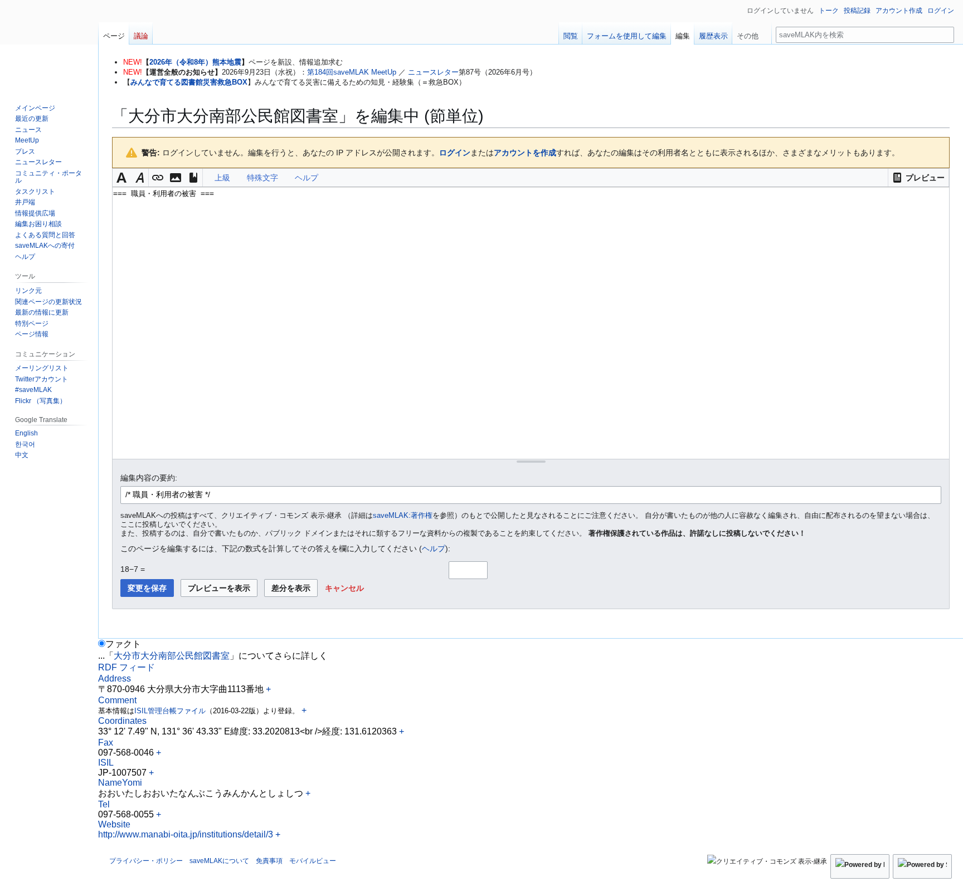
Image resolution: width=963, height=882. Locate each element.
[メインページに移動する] (49, 44)
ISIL (106, 762)
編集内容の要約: (148, 477)
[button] (918, 178)
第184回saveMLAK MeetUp (351, 72)
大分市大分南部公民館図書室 (172, 655)
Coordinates (122, 721)
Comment (117, 700)
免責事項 (269, 861)
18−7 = (132, 569)
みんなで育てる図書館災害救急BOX (188, 82)
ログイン (454, 152)
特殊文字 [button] (262, 177)
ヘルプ (433, 548)
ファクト (123, 644)
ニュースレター (433, 72)
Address (114, 678)
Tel (104, 804)
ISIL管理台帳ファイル (170, 711)
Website (114, 824)
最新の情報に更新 (42, 312)
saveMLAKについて (219, 861)
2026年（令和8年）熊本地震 (195, 62)
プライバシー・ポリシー (146, 861)
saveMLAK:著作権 (402, 516)
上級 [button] (222, 177)
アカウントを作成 (525, 152)
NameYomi (120, 782)
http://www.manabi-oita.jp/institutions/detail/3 (185, 834)
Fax (105, 742)
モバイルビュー (312, 861)
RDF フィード (126, 667)
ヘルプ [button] (306, 177)
